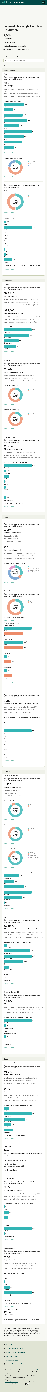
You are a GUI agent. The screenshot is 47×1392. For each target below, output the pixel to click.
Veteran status (9, 1248)
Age (5, 74)
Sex (5, 190)
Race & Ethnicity (10, 218)
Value (6, 917)
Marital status (9, 591)
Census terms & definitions (15, 1352)
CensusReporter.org (12, 1382)
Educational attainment (13, 1063)
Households (8, 521)
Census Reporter (16, 2)
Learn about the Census (14, 1345)
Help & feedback (12, 1360)
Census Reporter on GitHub (16, 1364)
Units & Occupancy (11, 775)
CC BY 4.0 (20, 1384)
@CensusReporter (12, 1356)
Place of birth (9, 1178)
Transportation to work (13, 437)
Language (7, 1146)
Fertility (7, 692)
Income (6, 284)
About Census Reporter (14, 1348)
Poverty (7, 360)
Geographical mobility (12, 992)
